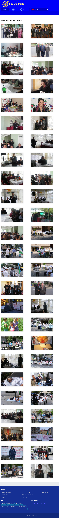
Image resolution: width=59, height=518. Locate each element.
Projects (24, 497)
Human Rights (10, 503)
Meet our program (27, 495)
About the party (6, 492)
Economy (23, 506)
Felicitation (16, 509)
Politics (3, 503)
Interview (4, 509)
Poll (19, 506)
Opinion (10, 509)
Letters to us (23, 509)
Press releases (5, 506)
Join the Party (26, 492)
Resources (45, 492)
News (4, 497)
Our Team (5, 495)
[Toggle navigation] (3, 13)
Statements (13, 506)
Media (17, 503)
